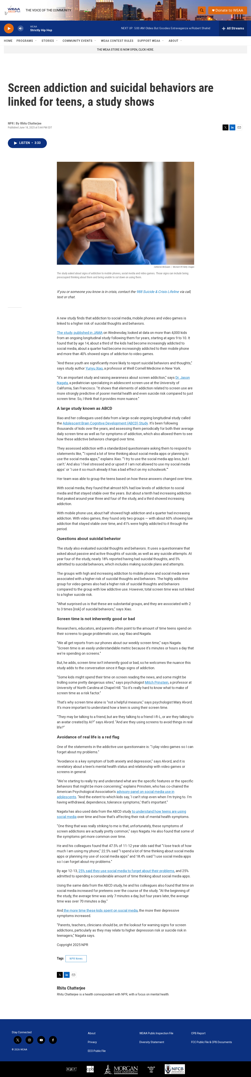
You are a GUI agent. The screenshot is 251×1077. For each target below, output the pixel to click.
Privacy (92, 1042)
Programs (24, 40)
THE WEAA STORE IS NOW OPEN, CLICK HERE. (125, 49)
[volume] (20, 28)
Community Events (78, 40)
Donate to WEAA (229, 10)
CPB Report (198, 1033)
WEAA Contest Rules (117, 40)
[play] (9, 28)
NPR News (76, 958)
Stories (48, 40)
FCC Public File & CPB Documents (211, 1042)
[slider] (26, 28)
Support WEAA (148, 40)
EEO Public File (97, 1051)
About (173, 40)
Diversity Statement (151, 1042)
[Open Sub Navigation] (36, 40)
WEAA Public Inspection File (156, 1033)
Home (8, 40)
